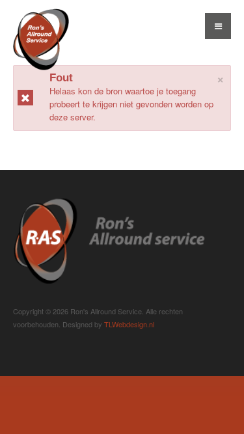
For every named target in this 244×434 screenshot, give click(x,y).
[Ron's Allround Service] (41, 55)
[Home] (109, 239)
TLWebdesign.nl (129, 324)
